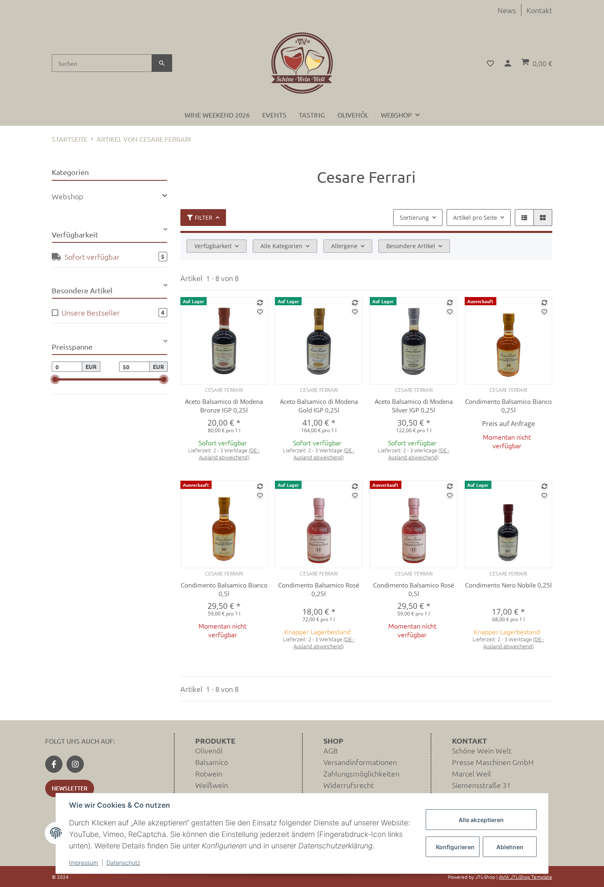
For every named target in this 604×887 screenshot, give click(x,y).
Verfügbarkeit (213, 246)
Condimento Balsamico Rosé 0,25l (318, 589)
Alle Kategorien (281, 246)
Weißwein (211, 785)
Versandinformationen (360, 762)
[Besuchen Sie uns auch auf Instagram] (75, 764)
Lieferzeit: (224, 454)
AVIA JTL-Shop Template (525, 876)
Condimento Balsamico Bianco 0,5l (224, 589)
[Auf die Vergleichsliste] (260, 303)
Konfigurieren (455, 846)
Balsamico (211, 762)
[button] (485, 63)
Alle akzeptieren (481, 819)
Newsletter (70, 788)
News (507, 10)
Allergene (344, 246)
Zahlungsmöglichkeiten (361, 773)
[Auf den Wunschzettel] (260, 312)
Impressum (83, 862)
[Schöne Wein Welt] (302, 63)
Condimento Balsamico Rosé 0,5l (413, 589)
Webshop (67, 196)
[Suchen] (162, 63)
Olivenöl (209, 750)
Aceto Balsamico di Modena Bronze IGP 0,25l (224, 405)
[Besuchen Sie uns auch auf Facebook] (53, 764)
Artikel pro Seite (475, 217)
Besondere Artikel (410, 246)
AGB (330, 750)
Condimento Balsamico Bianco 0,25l (508, 405)
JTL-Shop (485, 876)
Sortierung (414, 217)
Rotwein (208, 773)
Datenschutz (123, 862)
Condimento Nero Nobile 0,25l (508, 585)
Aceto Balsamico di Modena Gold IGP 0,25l (319, 405)
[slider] (55, 379)
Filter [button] (203, 217)
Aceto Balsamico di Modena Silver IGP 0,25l (414, 405)
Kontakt (539, 10)
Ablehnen (509, 846)
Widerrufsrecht (348, 785)
